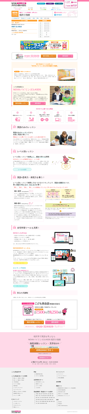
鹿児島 (43, 403)
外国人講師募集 (61, 377)
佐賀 (54, 401)
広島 (36, 401)
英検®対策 (15, 385)
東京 (52, 393)
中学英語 (50, 3)
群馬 (48, 395)
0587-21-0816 (17, 27)
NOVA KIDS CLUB (61, 391)
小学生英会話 (15, 381)
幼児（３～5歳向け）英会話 (18, 380)
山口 (39, 401)
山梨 (52, 395)
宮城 (44, 393)
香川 (41, 401)
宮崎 (41, 403)
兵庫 (41, 399)
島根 (50, 399)
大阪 (54, 397)
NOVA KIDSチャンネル (40, 381)
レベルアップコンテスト (18, 387)
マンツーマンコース (17, 389)
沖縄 (46, 403)
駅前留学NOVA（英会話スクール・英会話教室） (67, 388)
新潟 (36, 397)
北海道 (37, 393)
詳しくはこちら (20, 263)
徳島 (45, 401)
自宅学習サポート (38, 379)
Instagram (60, 403)
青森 (39, 393)
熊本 (39, 403)
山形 (48, 393)
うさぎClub (38, 387)
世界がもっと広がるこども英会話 (19, 391)
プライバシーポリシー (62, 375)
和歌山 (45, 399)
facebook (60, 401)
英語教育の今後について (18, 393)
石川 (41, 397)
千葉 (42, 395)
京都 (36, 399)
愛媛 (43, 401)
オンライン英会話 (16, 383)
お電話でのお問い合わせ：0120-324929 (44, 362)
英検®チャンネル (39, 383)
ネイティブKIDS (39, 385)
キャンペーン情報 (16, 395)
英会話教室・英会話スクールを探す (43, 391)
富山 (39, 397)
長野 (50, 395)
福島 (50, 393)
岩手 (42, 393)
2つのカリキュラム (17, 405)
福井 (43, 397)
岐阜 (47, 397)
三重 (49, 397)
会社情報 (58, 381)
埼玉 (39, 395)
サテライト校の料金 (39, 375)
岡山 (52, 399)
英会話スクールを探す (26, 18)
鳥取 (48, 399)
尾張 (41, 18)
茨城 (44, 395)
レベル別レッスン (16, 403)
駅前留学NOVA (41, 3)
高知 (47, 401)
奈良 (43, 399)
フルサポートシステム (17, 401)
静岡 (51, 397)
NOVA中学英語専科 (61, 389)
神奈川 (37, 395)
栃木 (46, 395)
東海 (34, 18)
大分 (36, 403)
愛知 (38, 18)
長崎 (51, 401)
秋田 (46, 393)
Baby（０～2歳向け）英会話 (18, 378)
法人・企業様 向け (58, 3)
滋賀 (39, 399)
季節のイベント (16, 407)
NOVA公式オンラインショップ (64, 395)
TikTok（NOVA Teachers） (63, 405)
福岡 (49, 401)
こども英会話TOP (15, 18)
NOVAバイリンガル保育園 (63, 393)
